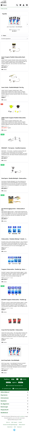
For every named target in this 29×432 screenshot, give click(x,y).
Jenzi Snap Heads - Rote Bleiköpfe (14, 26)
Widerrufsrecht (22, 424)
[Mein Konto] (23, 5)
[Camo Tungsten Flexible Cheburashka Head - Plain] (14, 48)
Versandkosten (22, 416)
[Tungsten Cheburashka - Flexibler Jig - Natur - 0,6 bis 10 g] (14, 260)
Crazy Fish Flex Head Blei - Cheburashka (12, 330)
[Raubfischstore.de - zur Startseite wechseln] (3, 2)
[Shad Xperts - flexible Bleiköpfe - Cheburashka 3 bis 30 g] (14, 169)
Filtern (4, 35)
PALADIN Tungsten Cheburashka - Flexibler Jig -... (13, 300)
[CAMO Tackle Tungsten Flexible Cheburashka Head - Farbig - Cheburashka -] (14, 109)
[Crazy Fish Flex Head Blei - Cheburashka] (14, 321)
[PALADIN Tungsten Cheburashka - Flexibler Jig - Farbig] (14, 291)
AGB (15, 427)
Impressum (19, 427)
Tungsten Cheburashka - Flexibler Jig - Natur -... (14, 269)
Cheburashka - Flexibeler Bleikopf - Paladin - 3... (14, 239)
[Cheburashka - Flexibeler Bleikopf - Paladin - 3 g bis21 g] (14, 230)
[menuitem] (3, 5)
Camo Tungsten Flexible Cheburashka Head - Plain (13, 57)
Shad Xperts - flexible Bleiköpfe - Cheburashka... (14, 178)
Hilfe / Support (14, 422)
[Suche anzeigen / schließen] (17, 5)
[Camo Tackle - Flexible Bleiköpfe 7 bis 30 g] (14, 78)
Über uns (8, 422)
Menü (4, 5)
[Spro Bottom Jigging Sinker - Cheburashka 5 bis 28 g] (14, 200)
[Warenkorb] (26, 5)
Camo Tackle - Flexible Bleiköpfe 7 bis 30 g (12, 87)
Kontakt (20, 422)
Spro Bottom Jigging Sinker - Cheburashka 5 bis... (13, 209)
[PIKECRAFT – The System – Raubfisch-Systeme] (14, 139)
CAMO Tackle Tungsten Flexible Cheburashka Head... (13, 118)
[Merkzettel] (20, 5)
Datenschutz (9, 427)
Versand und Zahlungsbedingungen (10, 424)
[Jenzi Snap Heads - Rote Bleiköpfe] (14, 20)
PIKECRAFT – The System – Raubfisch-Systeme (13, 148)
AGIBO (20, 419)
